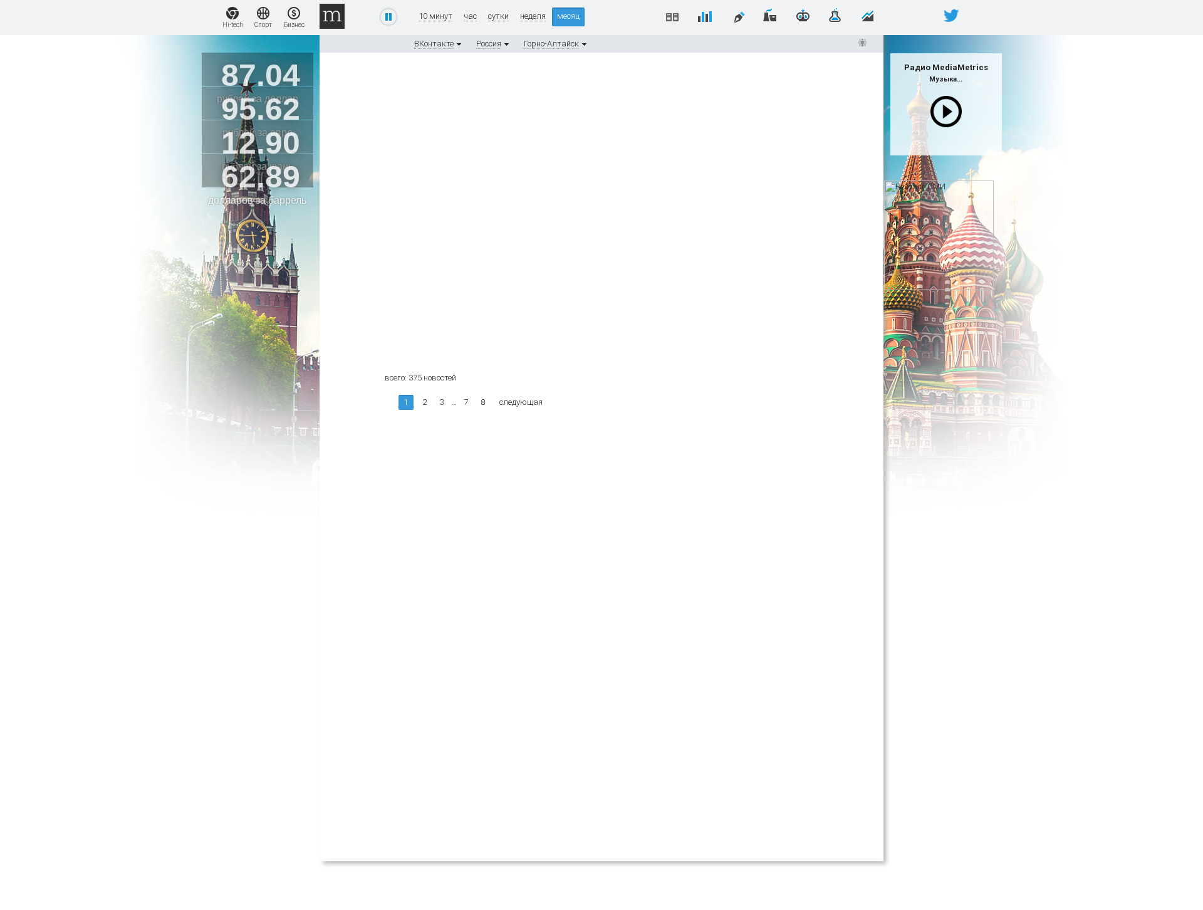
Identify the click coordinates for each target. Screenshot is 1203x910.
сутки (498, 16)
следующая (521, 402)
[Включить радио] (946, 111)
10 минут (435, 16)
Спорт (263, 24)
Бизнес (294, 24)
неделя (533, 16)
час (470, 16)
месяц (568, 16)
